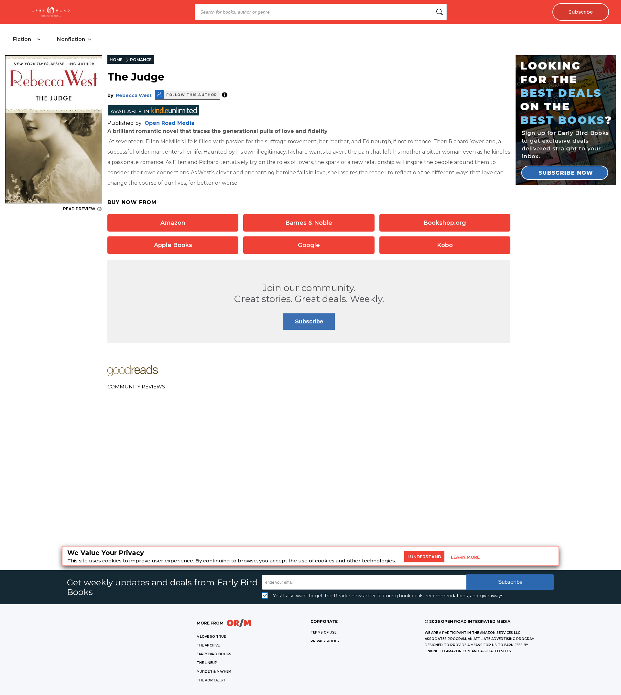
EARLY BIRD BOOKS (214, 654)
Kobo (445, 245)
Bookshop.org (444, 222)
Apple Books (173, 245)
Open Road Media (169, 123)
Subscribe (581, 12)
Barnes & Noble (308, 222)
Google (309, 245)
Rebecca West (134, 95)
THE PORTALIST (211, 680)
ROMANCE (141, 59)
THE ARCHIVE (208, 645)
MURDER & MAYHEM (214, 671)
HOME (116, 59)
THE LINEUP (207, 663)
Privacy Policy (325, 641)
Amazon (172, 222)
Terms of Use (323, 632)
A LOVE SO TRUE (211, 637)
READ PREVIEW (79, 208)
